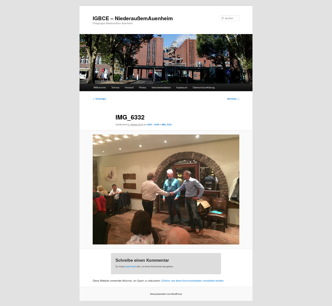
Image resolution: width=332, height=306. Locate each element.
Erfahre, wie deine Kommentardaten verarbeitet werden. (193, 280)
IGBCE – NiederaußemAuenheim (133, 18)
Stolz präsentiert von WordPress (166, 293)
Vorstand (129, 87)
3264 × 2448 (153, 124)
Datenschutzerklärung (204, 87)
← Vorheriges (99, 98)
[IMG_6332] (166, 189)
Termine (115, 87)
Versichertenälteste (161, 87)
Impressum (181, 87)
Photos (142, 87)
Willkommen (100, 87)
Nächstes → (233, 98)
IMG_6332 (167, 124)
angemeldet (130, 266)
